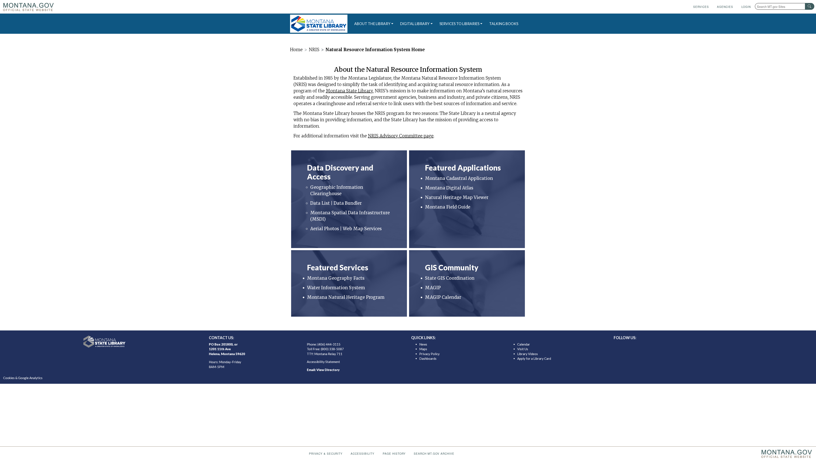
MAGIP (433, 287)
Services (701, 7)
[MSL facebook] (701, 345)
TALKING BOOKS (503, 23)
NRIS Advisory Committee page (401, 135)
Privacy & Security (326, 454)
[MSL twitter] (708, 345)
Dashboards (427, 358)
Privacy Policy (429, 354)
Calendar (523, 344)
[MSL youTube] (721, 345)
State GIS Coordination (450, 278)
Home (296, 49)
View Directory (328, 370)
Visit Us (522, 349)
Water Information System (336, 287)
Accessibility (362, 454)
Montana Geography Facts (335, 278)
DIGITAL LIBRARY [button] (414, 23)
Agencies (725, 7)
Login (746, 7)
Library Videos (527, 354)
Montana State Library (349, 90)
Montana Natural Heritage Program (346, 297)
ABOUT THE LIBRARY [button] (372, 23)
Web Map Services (362, 228)
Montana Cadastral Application (459, 178)
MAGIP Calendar (443, 297)
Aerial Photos (325, 228)
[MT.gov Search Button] (809, 6)
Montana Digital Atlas (449, 187)
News (423, 344)
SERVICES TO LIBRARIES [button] (459, 23)
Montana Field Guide (447, 207)
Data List (320, 203)
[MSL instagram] (715, 345)
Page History (394, 454)
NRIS (314, 49)
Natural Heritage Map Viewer (456, 197)
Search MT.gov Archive (434, 454)
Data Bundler (348, 203)
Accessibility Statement (323, 362)
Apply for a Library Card (534, 358)
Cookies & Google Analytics (22, 378)
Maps (423, 349)
